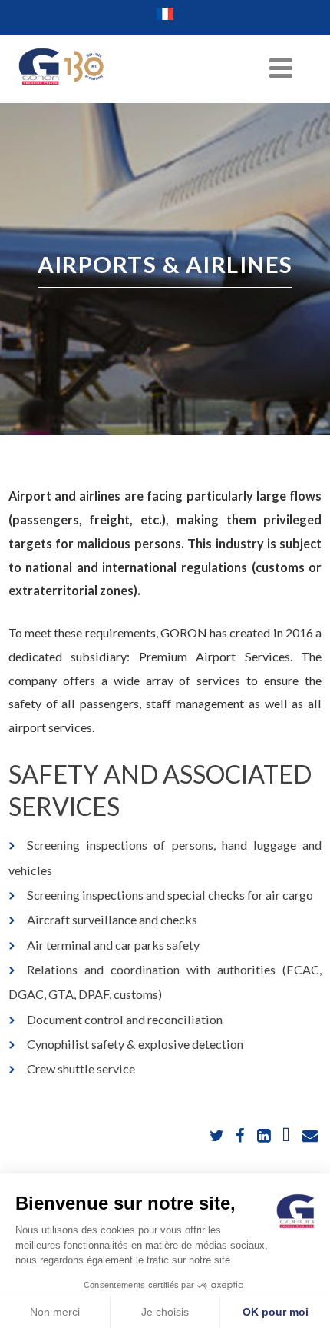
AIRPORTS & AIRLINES (165, 264)
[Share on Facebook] (241, 1136)
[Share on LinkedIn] (264, 1136)
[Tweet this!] (218, 1136)
